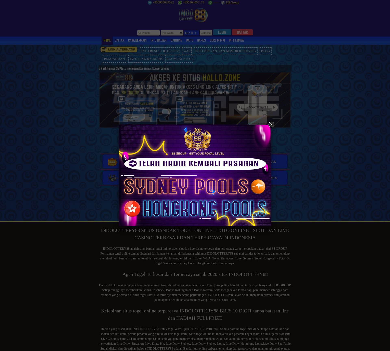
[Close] (271, 124)
